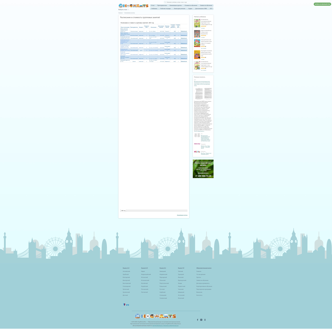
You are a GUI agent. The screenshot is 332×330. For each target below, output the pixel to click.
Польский (162, 280)
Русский (162, 289)
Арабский (126, 274)
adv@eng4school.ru (158, 325)
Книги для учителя (179, 8)
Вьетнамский (127, 283)
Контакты (199, 295)
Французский (182, 280)
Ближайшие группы (176, 5)
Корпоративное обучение (204, 286)
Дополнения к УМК (201, 8)
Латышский (144, 289)
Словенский (163, 298)
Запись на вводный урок (322, 4)
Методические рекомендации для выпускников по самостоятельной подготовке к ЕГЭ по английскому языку (205, 138)
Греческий (126, 289)
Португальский (164, 283)
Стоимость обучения (191, 5)
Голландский (126, 286)
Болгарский (126, 277)
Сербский (162, 292)
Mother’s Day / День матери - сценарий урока (205, 147)
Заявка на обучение (206, 5)
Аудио (190, 8)
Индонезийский (146, 274)
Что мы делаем (200, 274)
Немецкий (163, 271)
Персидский (163, 277)
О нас (153, 5)
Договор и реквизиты (202, 283)
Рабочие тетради (165, 8)
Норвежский (163, 274)
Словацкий (163, 295)
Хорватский (181, 286)
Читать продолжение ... (199, 131)
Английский (126, 271)
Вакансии (199, 292)
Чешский (180, 289)
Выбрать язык (122, 9)
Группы (198, 277)
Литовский (144, 292)
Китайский (144, 283)
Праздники (203, 144)
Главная (120, 12)
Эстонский (181, 295)
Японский (181, 298)
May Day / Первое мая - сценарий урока (206, 154)
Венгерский (126, 280)
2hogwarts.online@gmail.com (171, 325)
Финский (180, 277)
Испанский (144, 277)
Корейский (144, 286)
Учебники (154, 8)
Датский (125, 295)
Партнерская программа (203, 289)
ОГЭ (195, 79)
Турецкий (181, 274)
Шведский (181, 292)
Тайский (180, 271)
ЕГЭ (211, 8)
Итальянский (145, 280)
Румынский (163, 286)
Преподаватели (162, 5)
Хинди (180, 283)
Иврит (143, 271)
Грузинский (126, 292)
